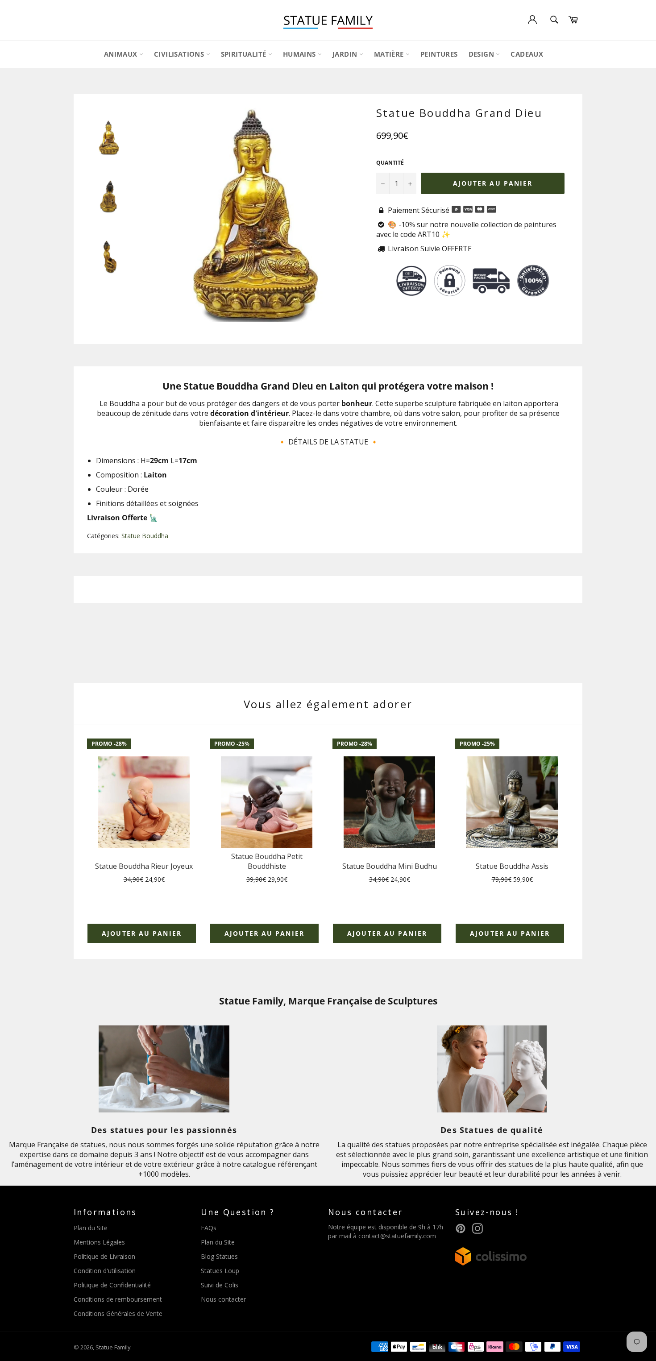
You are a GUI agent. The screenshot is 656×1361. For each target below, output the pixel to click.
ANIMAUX (121, 54)
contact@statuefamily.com (397, 1236)
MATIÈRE (390, 54)
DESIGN (482, 54)
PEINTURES (439, 54)
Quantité (390, 162)
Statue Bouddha (144, 535)
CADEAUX (527, 54)
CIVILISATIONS (180, 54)
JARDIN (345, 54)
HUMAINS (300, 54)
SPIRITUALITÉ (244, 54)
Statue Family (112, 1347)
